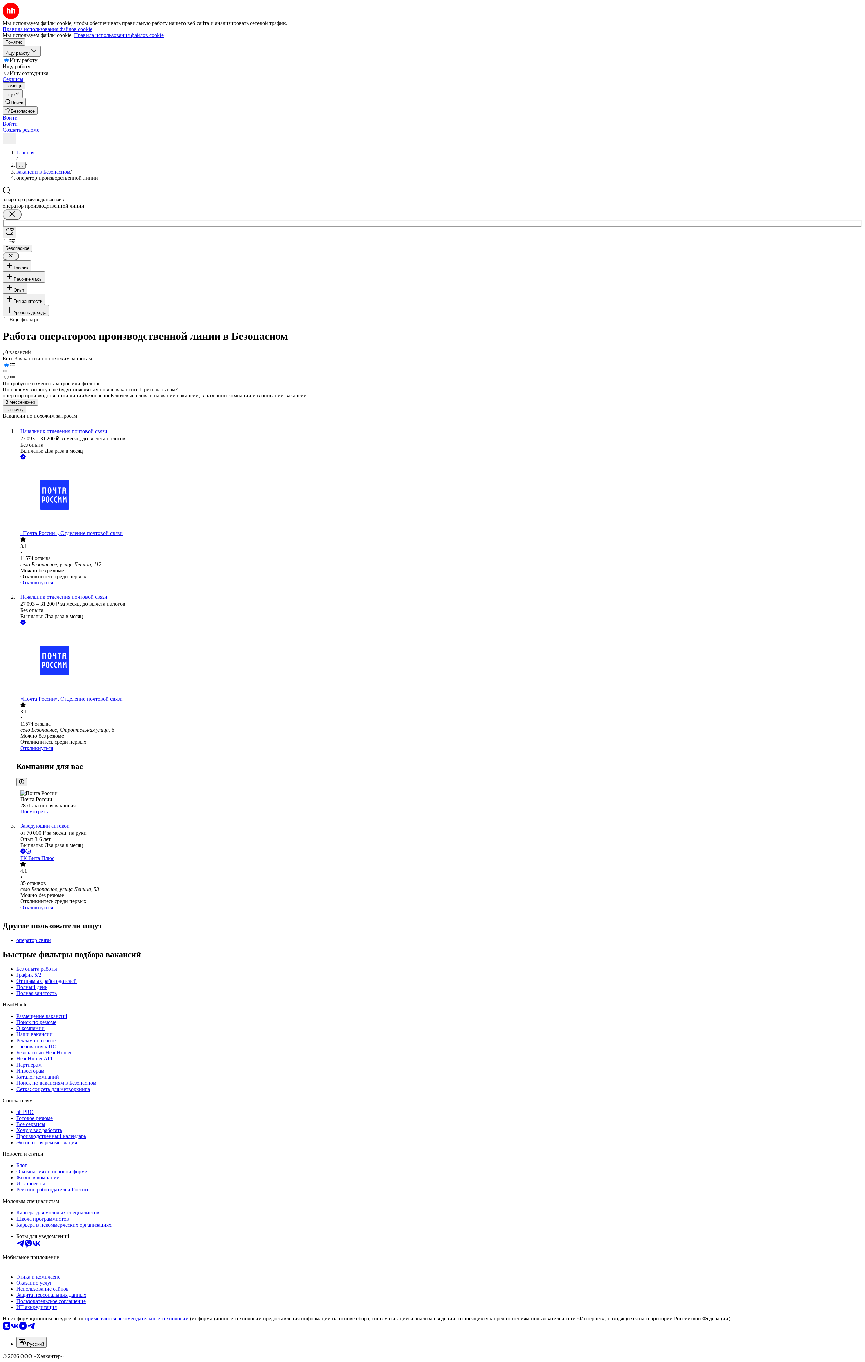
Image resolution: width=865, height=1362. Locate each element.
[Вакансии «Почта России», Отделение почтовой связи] (439, 495)
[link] (14, 102)
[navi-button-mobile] (9, 138)
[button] (10, 118)
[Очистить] (12, 214)
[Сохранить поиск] (9, 232)
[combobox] (34, 199)
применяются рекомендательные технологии (137, 1318)
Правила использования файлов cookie (119, 35)
